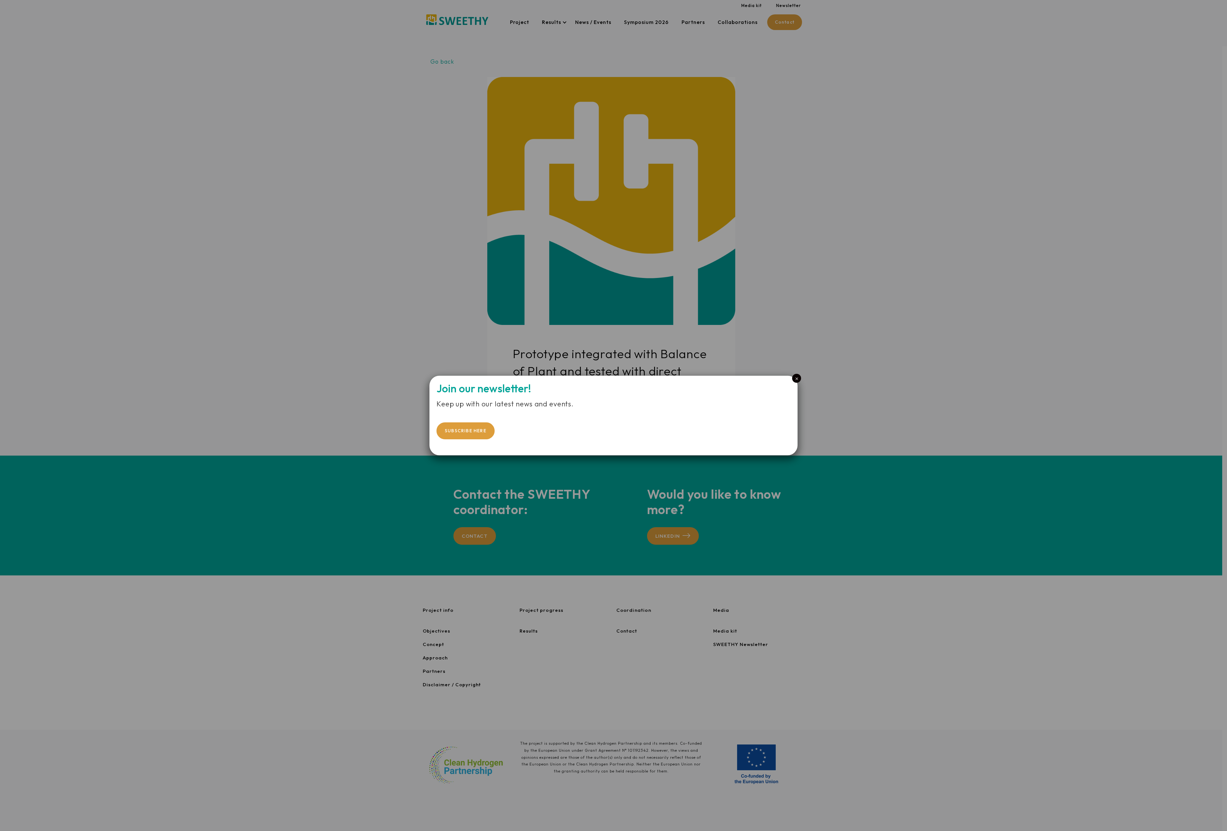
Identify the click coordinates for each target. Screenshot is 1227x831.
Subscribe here (465, 431)
